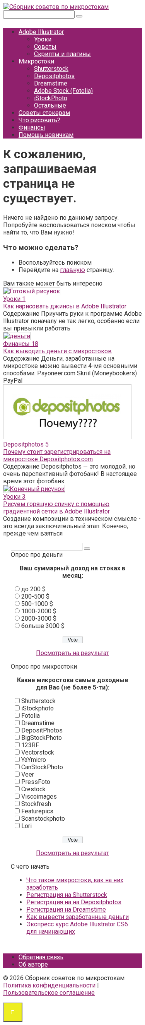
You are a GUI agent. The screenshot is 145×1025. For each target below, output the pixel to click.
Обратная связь (41, 957)
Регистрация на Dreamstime (66, 909)
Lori (26, 826)
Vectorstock (37, 752)
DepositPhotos (42, 730)
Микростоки (36, 61)
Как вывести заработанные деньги (77, 917)
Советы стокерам (44, 112)
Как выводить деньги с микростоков (57, 351)
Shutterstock (51, 68)
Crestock (33, 789)
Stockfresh (36, 804)
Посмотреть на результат (72, 653)
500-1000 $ (37, 603)
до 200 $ (33, 589)
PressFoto (35, 781)
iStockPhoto (50, 98)
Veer (27, 774)
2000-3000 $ (38, 618)
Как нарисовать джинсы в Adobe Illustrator (64, 306)
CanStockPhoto (42, 767)
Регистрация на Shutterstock (66, 894)
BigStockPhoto (41, 737)
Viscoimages (39, 796)
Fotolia (30, 715)
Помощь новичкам (46, 135)
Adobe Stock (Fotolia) (63, 90)
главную (72, 270)
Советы (45, 46)
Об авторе (33, 964)
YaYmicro (33, 759)
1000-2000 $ (38, 611)
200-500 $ (35, 596)
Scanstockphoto (43, 818)
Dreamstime (50, 83)
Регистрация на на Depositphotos (73, 902)
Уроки (42, 39)
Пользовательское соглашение (49, 992)
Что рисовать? (39, 120)
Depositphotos (54, 76)
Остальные (50, 105)
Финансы (32, 127)
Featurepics (37, 811)
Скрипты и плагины (62, 54)
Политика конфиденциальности (49, 985)
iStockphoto (37, 708)
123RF (30, 745)
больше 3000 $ (43, 626)
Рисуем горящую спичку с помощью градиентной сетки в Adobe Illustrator (56, 507)
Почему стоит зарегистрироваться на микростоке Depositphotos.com (57, 455)
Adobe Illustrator (41, 32)
